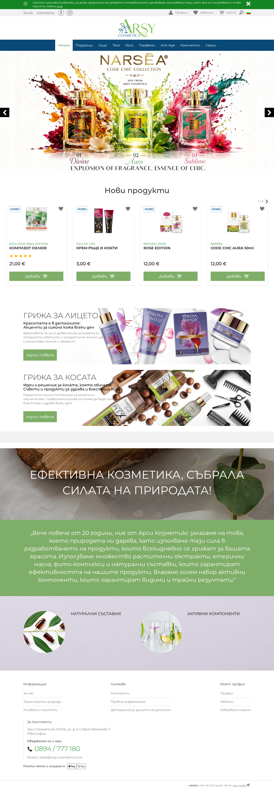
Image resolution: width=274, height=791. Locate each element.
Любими (227, 702)
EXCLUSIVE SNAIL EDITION (28, 244)
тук (60, 6)
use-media (239, 785)
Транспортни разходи (42, 702)
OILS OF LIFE (85, 244)
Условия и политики (40, 710)
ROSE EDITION (157, 248)
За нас (28, 12)
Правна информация (128, 702)
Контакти (45, 12)
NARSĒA (217, 244)
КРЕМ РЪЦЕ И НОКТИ (97, 248)
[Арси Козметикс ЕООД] (137, 28)
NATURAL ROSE (155, 244)
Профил (226, 693)
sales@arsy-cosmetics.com (61, 757)
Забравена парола (235, 710)
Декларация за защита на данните (141, 710)
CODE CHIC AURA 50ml (232, 248)
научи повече (40, 355)
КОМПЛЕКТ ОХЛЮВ (28, 248)
